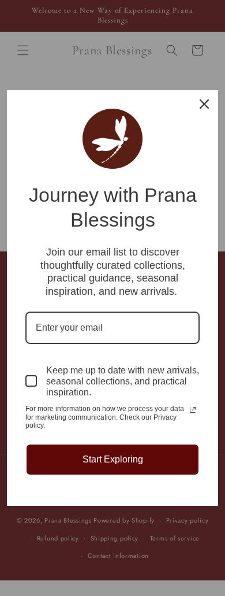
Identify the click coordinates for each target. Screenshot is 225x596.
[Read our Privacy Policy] (193, 410)
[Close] (204, 104)
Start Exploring (112, 459)
